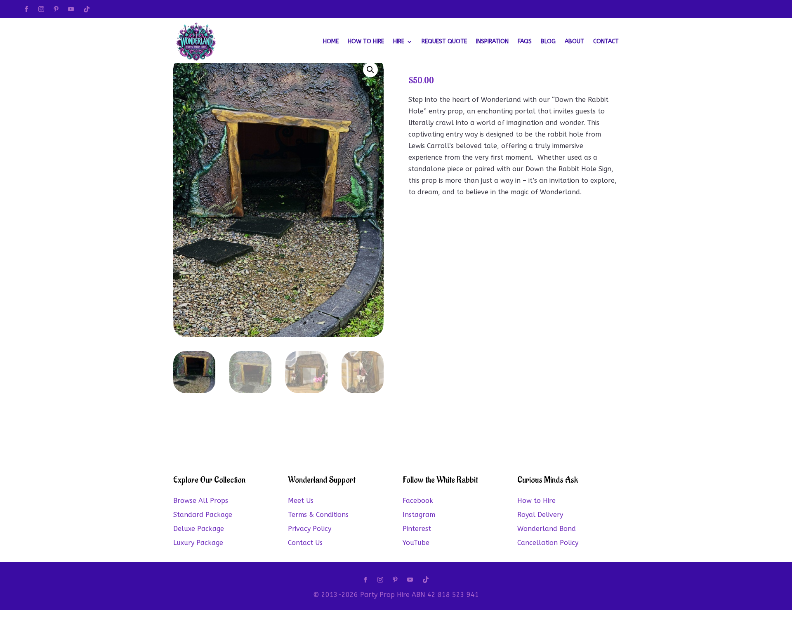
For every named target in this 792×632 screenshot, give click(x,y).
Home (331, 41)
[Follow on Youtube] (71, 9)
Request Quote (444, 41)
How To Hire (366, 41)
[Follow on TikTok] (86, 9)
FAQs (525, 41)
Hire (398, 41)
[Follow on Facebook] (26, 9)
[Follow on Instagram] (41, 9)
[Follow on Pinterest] (56, 9)
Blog (548, 41)
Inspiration (492, 41)
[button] (370, 69)
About (574, 41)
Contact (606, 41)
